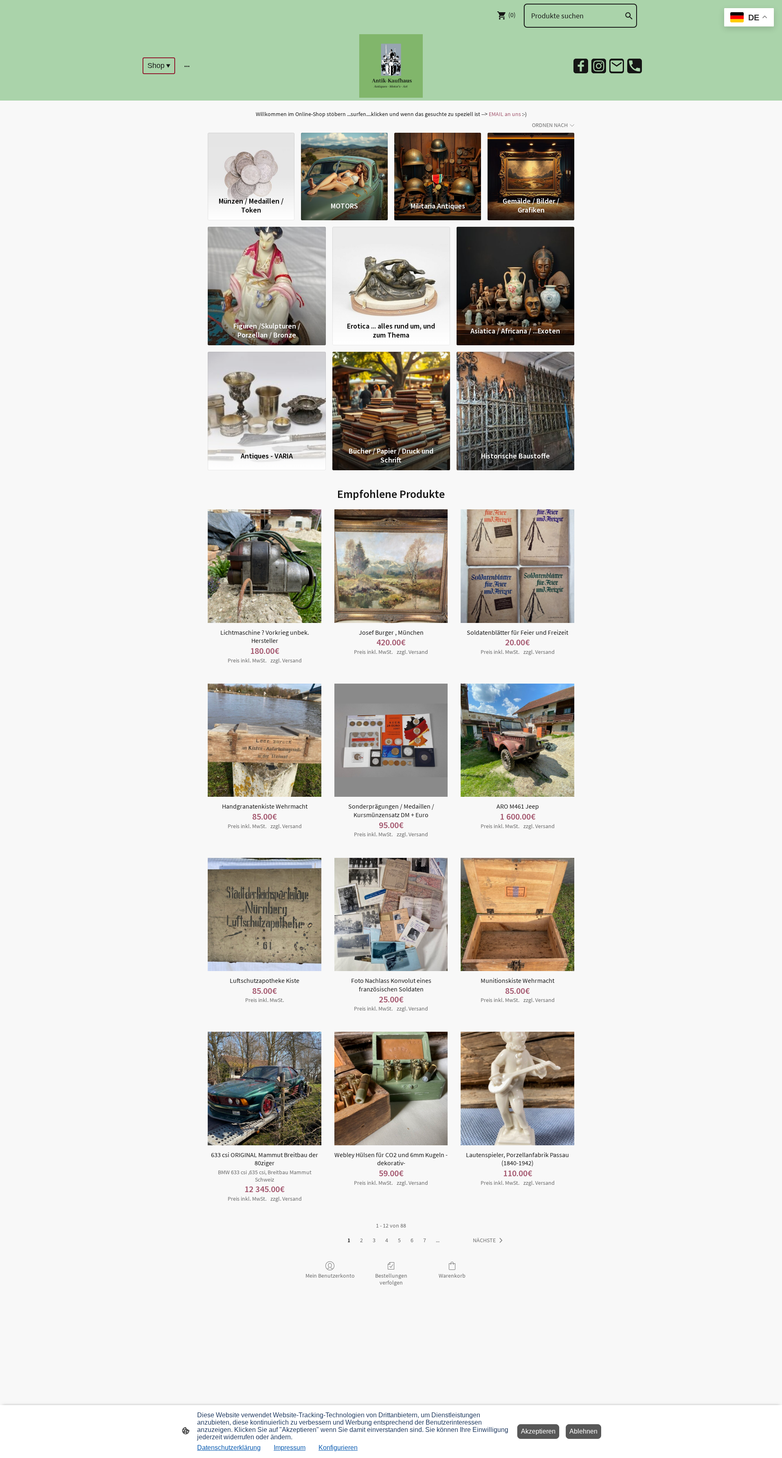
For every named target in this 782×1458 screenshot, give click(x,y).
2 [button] (361, 1240)
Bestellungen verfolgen (391, 1279)
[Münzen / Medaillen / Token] (251, 163)
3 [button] (374, 1240)
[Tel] (634, 66)
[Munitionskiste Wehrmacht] (517, 914)
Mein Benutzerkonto (330, 1275)
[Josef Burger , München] (391, 566)
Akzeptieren (538, 1431)
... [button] (437, 1240)
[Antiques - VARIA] (266, 397)
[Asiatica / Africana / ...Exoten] (515, 272)
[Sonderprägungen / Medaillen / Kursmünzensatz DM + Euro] (391, 740)
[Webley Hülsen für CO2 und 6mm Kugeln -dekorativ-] (391, 1088)
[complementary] (749, 18)
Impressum (289, 1447)
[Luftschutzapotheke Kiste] (264, 914)
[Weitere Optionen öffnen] (187, 65)
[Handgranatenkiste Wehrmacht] (264, 740)
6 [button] (412, 1240)
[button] (489, 1241)
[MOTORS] (344, 163)
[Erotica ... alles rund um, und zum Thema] (391, 272)
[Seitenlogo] (391, 66)
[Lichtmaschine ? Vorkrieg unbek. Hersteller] (264, 566)
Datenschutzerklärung (229, 1447)
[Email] (616, 66)
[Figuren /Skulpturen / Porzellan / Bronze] (266, 272)
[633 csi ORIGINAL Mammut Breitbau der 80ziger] (264, 1088)
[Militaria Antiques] (437, 163)
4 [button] (386, 1240)
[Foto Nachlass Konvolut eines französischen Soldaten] (391, 914)
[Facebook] (580, 66)
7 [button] (424, 1240)
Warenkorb (452, 1275)
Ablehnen (583, 1431)
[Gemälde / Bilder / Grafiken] (531, 163)
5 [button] (399, 1240)
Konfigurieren (338, 1447)
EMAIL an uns (505, 114)
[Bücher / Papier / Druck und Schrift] (391, 397)
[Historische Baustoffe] (515, 397)
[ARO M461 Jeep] (517, 740)
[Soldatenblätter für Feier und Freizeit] (517, 566)
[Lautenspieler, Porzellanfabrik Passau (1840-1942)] (517, 1088)
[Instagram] (598, 66)
